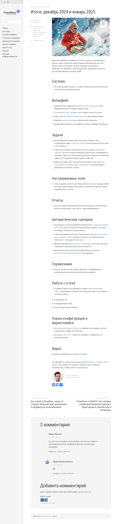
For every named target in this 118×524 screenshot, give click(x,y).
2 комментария (38, 40)
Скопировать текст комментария (68, 112)
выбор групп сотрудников (89, 106)
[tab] (4, 2)
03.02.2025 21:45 (58, 465)
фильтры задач (38, 34)
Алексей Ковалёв (44, 7)
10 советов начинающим (10, 38)
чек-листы (36, 36)
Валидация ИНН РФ (62, 335)
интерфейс (37, 30)
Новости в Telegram (9, 44)
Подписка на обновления (11, 41)
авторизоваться (84, 492)
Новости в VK (7, 48)
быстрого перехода (82, 243)
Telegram (100, 362)
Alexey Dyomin (55, 434)
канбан (35, 32)
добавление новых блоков (74, 116)
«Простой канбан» (78, 143)
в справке (70, 189)
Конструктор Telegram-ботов (66, 328)
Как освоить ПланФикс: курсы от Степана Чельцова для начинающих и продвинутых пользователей (49, 404)
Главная (5, 28)
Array (55, 516)
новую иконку (67, 120)
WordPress (37, 516)
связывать (93, 184)
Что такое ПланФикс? (9, 35)
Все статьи (6, 31)
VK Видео (5, 51)
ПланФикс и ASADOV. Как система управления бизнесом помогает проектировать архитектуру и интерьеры (94, 405)
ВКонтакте (90, 362)
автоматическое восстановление (67, 253)
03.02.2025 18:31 (54, 437)
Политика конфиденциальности (9, 55)
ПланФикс (42, 32)
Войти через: (45, 496)
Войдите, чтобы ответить (59, 451)
